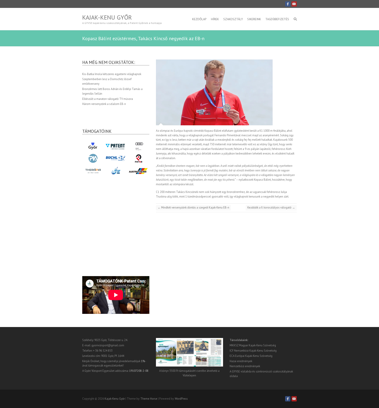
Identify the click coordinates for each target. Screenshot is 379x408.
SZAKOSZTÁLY (233, 19)
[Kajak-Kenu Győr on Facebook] (287, 4)
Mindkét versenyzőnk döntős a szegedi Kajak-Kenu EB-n (193, 207)
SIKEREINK (254, 19)
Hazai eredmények (241, 361)
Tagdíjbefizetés (277, 19)
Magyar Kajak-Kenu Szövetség (257, 345)
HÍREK (215, 19)
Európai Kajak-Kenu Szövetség (253, 356)
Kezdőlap (199, 19)
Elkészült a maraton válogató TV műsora (107, 99)
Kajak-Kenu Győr (107, 17)
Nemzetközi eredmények (245, 366)
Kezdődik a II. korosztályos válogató (271, 207)
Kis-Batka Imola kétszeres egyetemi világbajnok (111, 74)
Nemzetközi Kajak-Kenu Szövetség (255, 350)
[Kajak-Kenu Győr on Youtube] (294, 4)
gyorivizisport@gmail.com (107, 345)
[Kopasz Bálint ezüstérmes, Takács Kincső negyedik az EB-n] (226, 92)
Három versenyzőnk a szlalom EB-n (104, 104)
